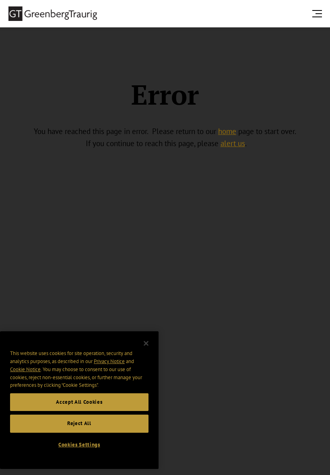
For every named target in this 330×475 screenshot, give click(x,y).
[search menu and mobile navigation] (319, 13)
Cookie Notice (25, 369)
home (227, 131)
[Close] (146, 343)
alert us (233, 143)
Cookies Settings (79, 444)
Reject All (79, 423)
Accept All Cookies (79, 402)
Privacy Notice (109, 361)
